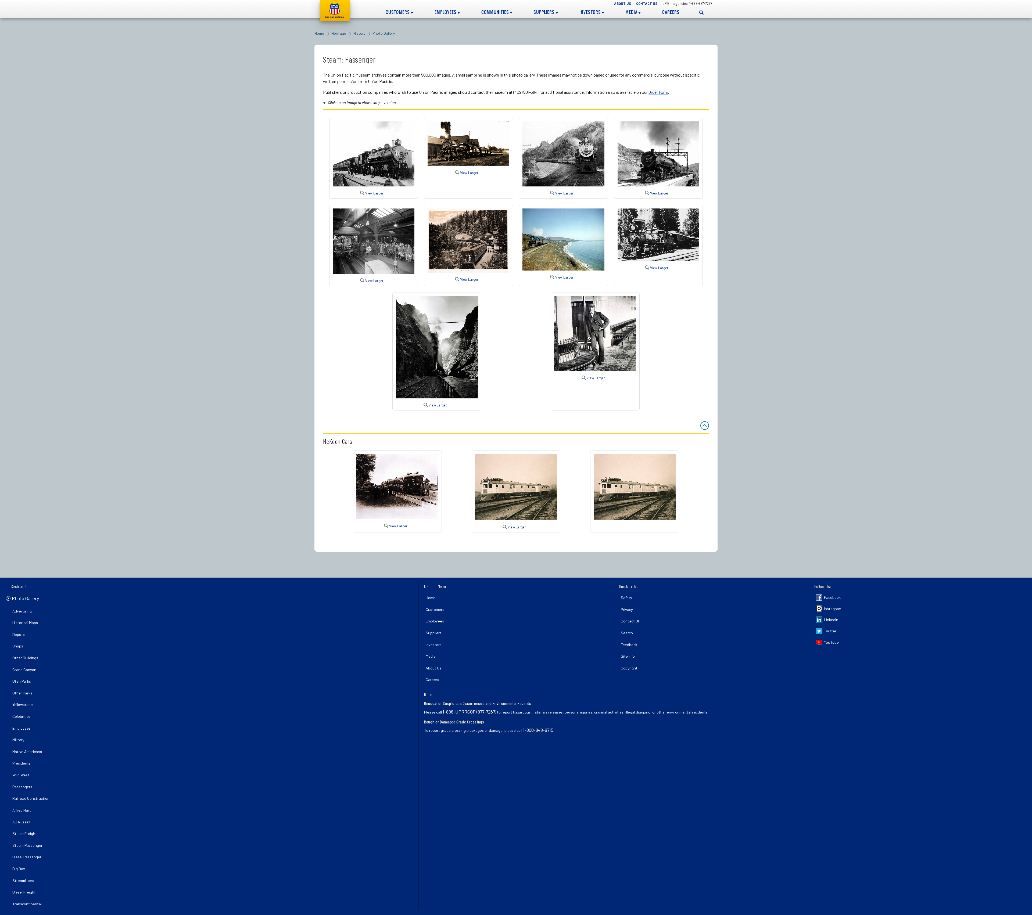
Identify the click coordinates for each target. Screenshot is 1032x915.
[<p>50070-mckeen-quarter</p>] (516, 518)
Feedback (629, 644)
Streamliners (23, 880)
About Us (622, 3)
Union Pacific (335, 10)
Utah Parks (21, 681)
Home (319, 33)
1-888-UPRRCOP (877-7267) (469, 711)
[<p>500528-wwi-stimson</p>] (468, 164)
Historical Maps (25, 622)
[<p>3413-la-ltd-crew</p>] (563, 268)
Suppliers (544, 12)
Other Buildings (25, 657)
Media (632, 12)
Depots (18, 634)
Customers (398, 12)
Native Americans (27, 751)
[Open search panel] (701, 12)
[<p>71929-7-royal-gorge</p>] (437, 396)
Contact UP (630, 621)
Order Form (658, 92)
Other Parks (22, 693)
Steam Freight (24, 833)
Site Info (628, 656)
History (359, 33)
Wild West (20, 775)
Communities (495, 12)
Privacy (627, 609)
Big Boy (18, 868)
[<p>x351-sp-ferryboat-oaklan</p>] (595, 369)
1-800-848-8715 (538, 730)
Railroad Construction (30, 798)
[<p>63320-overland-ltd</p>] (373, 272)
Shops (17, 646)
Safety (626, 597)
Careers (671, 12)
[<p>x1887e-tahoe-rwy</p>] (658, 259)
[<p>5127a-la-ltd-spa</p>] (658, 184)
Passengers (22, 786)
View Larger (374, 193)
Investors (590, 12)
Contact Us (646, 3)
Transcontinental (27, 904)
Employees (446, 12)
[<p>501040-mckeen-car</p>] (397, 517)
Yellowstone (22, 704)
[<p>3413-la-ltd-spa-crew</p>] (373, 184)
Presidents (21, 763)
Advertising (22, 611)
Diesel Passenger (26, 857)
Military (18, 739)
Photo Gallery (383, 33)
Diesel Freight (24, 892)
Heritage (338, 33)
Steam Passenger (27, 845)
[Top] (704, 425)
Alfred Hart (21, 810)
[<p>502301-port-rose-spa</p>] (563, 184)
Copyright (629, 668)
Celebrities (21, 716)
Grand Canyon (24, 669)
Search (627, 633)
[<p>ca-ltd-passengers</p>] (468, 270)
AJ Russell (21, 822)
